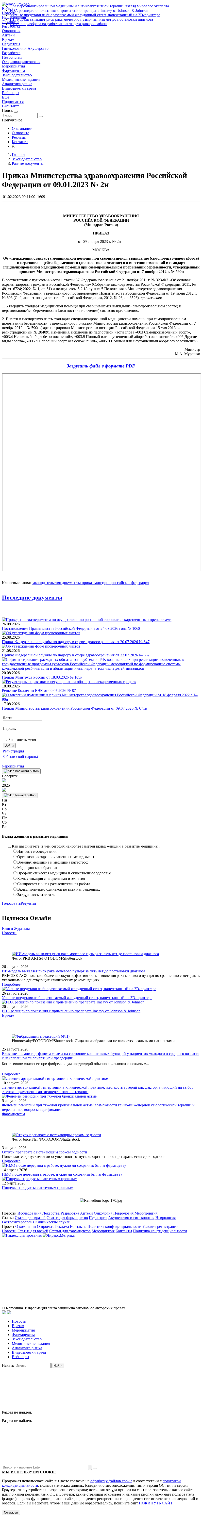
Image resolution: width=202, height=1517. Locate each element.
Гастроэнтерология (18, 1222)
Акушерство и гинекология (131, 1218)
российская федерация (129, 583)
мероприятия (13, 766)
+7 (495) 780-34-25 (90, 1264)
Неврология (12, 57)
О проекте (20, 133)
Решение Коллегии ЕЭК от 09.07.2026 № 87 (39, 690)
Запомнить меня (22, 739)
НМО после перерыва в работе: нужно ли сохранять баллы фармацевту (62, 1174)
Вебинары (10, 93)
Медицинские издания (21, 79)
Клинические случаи (52, 1222)
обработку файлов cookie (111, 1481)
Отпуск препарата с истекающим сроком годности (44, 1152)
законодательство (46, 583)
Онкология (11, 31)
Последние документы (32, 597)
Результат (28, 903)
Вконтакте (10, 106)
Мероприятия (13, 66)
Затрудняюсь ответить (35, 895)
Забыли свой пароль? (20, 756)
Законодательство (17, 75)
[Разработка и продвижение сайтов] (4, 1313)
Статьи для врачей (30, 1218)
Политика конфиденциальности (114, 1226)
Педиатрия (11, 44)
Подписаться (13, 102)
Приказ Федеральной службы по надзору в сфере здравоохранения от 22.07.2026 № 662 (76, 655)
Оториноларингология (21, 62)
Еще (5, 97)
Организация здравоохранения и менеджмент (55, 857)
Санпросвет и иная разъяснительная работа (53, 884)
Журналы (22, 928)
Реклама (19, 137)
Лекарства (51, 1213)
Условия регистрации (160, 1226)
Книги (7, 928)
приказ (87, 583)
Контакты (20, 142)
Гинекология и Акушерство (25, 48)
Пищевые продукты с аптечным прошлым (37, 1187)
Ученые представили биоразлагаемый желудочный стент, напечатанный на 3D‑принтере (85, 15)
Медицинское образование (39, 868)
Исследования (29, 1213)
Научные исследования (36, 851)
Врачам (8, 39)
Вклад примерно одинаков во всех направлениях (58, 889)
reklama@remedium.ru (155, 1264)
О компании (22, 128)
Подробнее (11, 984)
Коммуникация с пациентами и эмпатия (51, 878)
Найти (57, 1365)
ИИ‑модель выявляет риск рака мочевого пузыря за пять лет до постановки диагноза (81, 19)
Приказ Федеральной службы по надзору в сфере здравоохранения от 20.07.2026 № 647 (76, 642)
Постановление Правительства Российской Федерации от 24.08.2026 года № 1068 (71, 628)
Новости (9, 933)
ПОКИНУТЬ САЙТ (156, 1503)
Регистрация (13, 751)
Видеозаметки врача (19, 88)
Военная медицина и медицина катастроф (52, 862)
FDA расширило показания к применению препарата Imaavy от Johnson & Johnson (79, 10)
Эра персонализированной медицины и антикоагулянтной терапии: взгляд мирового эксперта (89, 6)
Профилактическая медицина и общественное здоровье (64, 873)
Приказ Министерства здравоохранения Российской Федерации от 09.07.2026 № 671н (74, 708)
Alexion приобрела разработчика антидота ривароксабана (58, 24)
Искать (8, 1365)
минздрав (101, 583)
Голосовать (11, 903)
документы (71, 583)
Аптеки (8, 35)
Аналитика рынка (17, 84)
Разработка (11, 53)
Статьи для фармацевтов (67, 1218)
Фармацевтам (13, 70)
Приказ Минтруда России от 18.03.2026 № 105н (42, 677)
